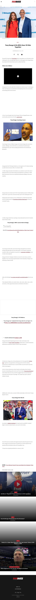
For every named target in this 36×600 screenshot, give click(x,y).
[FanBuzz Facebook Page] (15, 592)
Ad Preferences (18, 588)
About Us (18, 586)
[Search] (34, 1)
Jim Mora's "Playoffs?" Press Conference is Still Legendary (16, 493)
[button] (1, 1)
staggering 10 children (25, 252)
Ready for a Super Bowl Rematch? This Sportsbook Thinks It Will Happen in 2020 (18, 543)
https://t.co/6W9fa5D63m (11, 322)
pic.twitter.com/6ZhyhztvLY (24, 322)
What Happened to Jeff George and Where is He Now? (14, 568)
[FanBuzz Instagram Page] (17, 592)
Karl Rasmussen (16, 50)
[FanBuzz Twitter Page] (21, 592)
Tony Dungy (14, 58)
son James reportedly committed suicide (19, 277)
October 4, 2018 (18, 337)
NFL (18, 42)
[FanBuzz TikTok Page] (19, 592)
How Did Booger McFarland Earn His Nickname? (13, 518)
